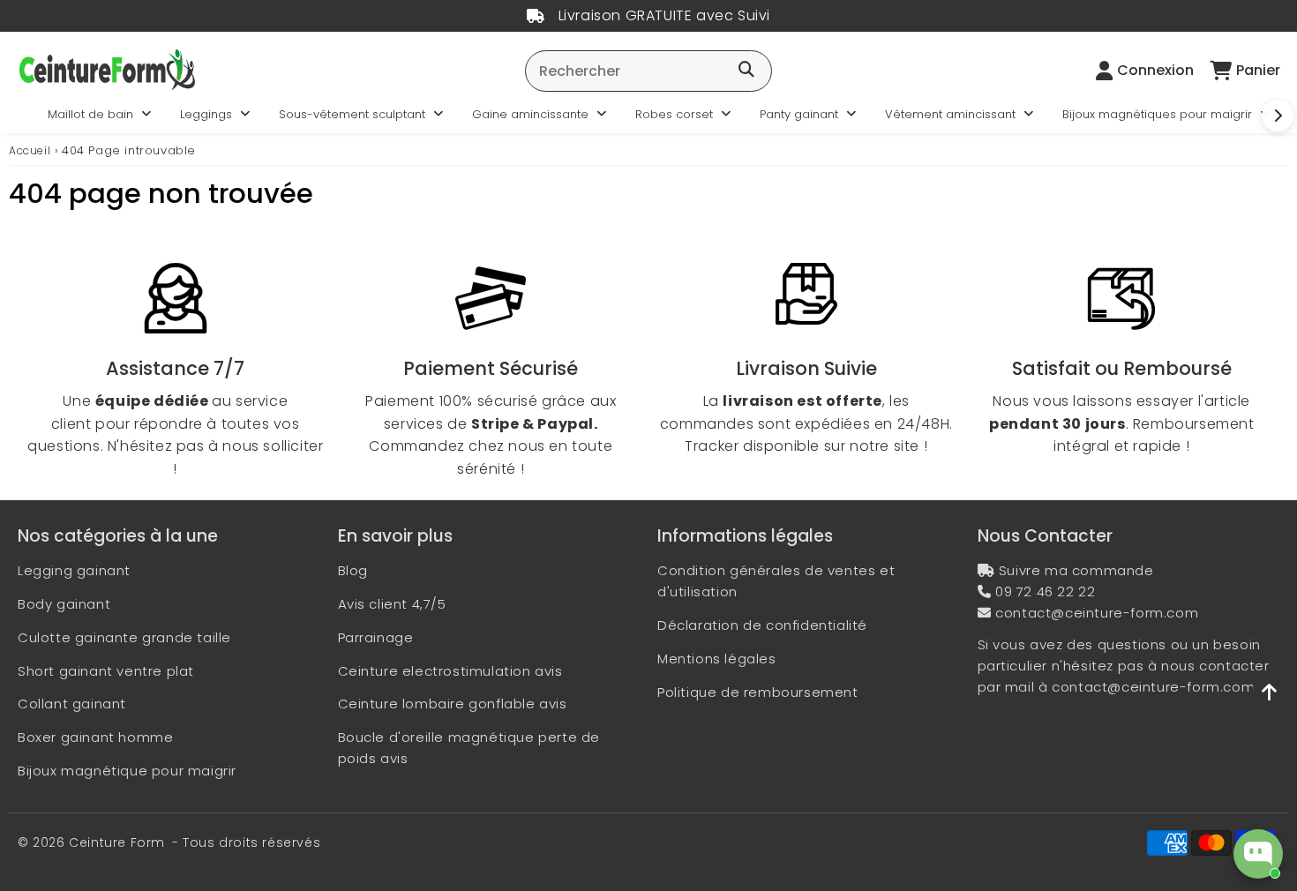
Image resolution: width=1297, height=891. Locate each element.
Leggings (206, 114)
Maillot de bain (90, 114)
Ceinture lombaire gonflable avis (452, 703)
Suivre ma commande (1076, 570)
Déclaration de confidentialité (762, 625)
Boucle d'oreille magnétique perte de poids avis (469, 747)
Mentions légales (716, 658)
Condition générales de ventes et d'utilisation (776, 581)
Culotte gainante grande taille (124, 637)
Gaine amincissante (530, 114)
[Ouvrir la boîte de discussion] (1258, 854)
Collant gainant (72, 703)
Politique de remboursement (757, 692)
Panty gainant (799, 114)
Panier (1258, 70)
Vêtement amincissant (950, 114)
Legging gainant (74, 570)
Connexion (1155, 70)
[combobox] (648, 71)
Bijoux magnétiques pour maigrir (1157, 114)
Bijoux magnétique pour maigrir (127, 770)
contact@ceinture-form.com (1096, 612)
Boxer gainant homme (95, 737)
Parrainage (376, 637)
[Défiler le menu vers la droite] (1277, 115)
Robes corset (674, 114)
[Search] (746, 70)
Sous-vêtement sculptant (352, 114)
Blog (353, 570)
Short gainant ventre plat (106, 671)
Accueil (29, 150)
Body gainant (64, 604)
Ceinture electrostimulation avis (450, 671)
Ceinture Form (117, 842)
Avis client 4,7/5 (392, 604)
